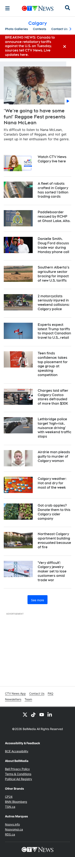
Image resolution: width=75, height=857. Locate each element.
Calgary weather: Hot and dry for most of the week (52, 483)
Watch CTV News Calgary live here (52, 159)
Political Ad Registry (18, 779)
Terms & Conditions (18, 774)
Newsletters (13, 699)
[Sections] (7, 8)
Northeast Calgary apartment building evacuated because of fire (54, 540)
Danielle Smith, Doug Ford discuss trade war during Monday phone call (53, 245)
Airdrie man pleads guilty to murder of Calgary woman (54, 456)
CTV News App (15, 693)
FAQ (50, 693)
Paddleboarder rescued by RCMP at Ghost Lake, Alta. (54, 216)
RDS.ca (10, 834)
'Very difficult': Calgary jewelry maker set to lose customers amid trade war (52, 571)
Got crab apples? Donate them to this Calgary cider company (54, 511)
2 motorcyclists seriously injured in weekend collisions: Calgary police (54, 302)
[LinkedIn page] (50, 714)
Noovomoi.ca (14, 829)
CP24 (8, 796)
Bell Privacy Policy (17, 769)
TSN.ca (10, 806)
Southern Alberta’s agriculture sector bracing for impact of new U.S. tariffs (53, 273)
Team (28, 699)
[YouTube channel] (41, 714)
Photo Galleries (16, 29)
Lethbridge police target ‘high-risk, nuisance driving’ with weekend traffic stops (54, 427)
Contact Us (59, 29)
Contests (39, 29)
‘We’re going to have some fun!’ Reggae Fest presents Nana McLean (34, 116)
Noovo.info (12, 824)
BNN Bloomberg (16, 801)
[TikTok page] (33, 714)
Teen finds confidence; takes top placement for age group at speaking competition (53, 364)
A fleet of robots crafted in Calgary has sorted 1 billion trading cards (53, 190)
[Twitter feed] (25, 714)
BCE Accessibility (16, 751)
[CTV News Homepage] (37, 8)
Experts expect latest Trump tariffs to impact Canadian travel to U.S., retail (54, 331)
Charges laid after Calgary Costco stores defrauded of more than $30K (53, 397)
